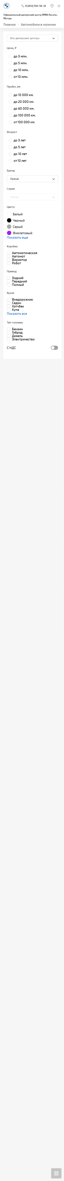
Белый (18, 214)
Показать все (17, 314)
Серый (18, 227)
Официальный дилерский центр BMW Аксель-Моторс (30, 16)
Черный (19, 220)
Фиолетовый (22, 233)
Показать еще (17, 237)
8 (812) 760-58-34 (35, 5)
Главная (9, 24)
